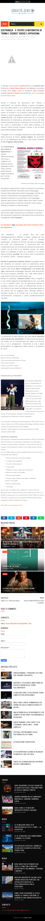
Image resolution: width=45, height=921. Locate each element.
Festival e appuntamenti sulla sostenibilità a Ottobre (25, 733)
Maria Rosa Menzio (18, 88)
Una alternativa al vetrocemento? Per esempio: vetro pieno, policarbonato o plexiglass (28, 714)
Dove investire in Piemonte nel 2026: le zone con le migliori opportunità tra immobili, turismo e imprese (29, 867)
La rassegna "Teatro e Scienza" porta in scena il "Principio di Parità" (22, 542)
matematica (20, 39)
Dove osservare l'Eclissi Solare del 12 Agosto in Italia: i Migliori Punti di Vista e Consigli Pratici (29, 787)
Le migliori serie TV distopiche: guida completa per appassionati (28, 693)
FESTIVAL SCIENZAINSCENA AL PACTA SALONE (18, 588)
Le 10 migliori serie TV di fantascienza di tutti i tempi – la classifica (28, 827)
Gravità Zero (27, 918)
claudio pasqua (30, 37)
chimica (5, 552)
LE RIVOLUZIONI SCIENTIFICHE (24, 742)
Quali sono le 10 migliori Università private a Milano (25, 809)
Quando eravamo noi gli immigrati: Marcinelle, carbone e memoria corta (28, 798)
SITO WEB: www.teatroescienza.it (11, 505)
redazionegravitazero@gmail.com (18, 623)
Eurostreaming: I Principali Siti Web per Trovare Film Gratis (27, 674)
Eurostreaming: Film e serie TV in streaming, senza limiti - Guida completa (26, 724)
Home (5, 24)
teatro (27, 39)
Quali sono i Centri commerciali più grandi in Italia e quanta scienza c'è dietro (27, 704)
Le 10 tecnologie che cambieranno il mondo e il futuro (28, 837)
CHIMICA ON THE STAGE (11, 566)
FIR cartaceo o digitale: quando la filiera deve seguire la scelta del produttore (28, 847)
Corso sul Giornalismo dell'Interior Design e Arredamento (28, 762)
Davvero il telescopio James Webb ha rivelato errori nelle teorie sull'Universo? (28, 685)
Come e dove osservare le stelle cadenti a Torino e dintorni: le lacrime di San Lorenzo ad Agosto (28, 895)
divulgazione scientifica (8, 39)
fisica (4, 530)
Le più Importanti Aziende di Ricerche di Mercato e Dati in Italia (28, 753)
